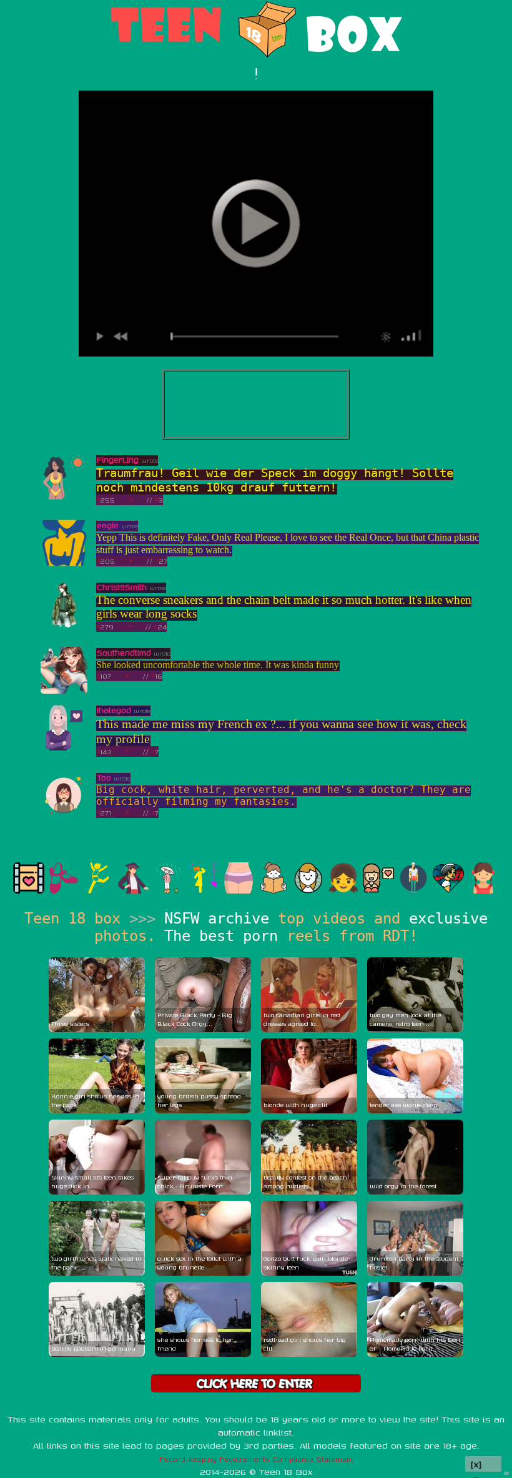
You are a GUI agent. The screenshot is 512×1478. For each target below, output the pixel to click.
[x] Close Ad (483, 1464)
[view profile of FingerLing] (64, 498)
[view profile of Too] (64, 815)
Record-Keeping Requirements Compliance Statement (256, 1459)
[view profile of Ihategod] (64, 748)
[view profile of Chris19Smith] (64, 625)
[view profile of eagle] (64, 563)
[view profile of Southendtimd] (64, 691)
